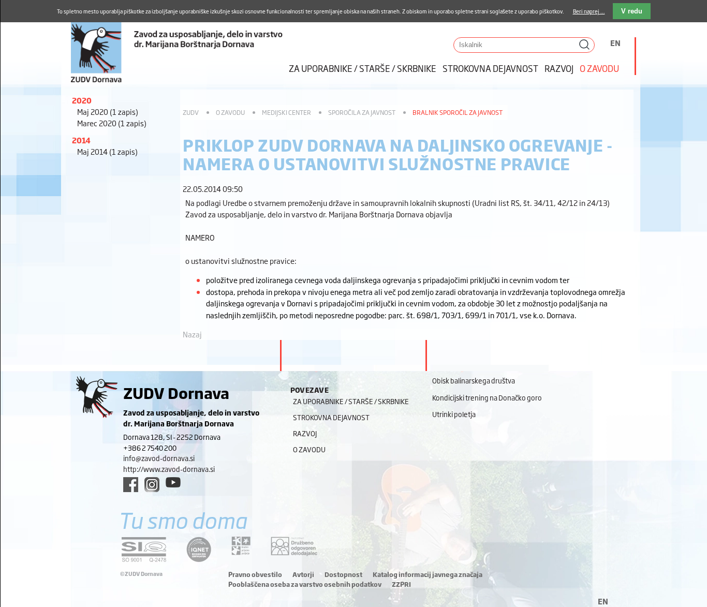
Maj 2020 (107, 111)
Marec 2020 (111, 122)
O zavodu (599, 68)
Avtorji (303, 574)
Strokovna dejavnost (490, 68)
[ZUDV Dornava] (177, 42)
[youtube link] (173, 482)
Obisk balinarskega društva (473, 380)
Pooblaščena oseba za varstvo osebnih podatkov (304, 584)
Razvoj (558, 68)
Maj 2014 (107, 151)
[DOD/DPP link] (241, 546)
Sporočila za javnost (361, 112)
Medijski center (286, 112)
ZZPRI (401, 584)
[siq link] (144, 549)
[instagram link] (151, 484)
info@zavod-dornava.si (159, 458)
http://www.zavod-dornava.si (169, 469)
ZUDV (191, 112)
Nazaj (192, 334)
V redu (631, 11)
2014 (81, 140)
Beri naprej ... (589, 11)
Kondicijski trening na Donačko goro (487, 397)
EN (615, 42)
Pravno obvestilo (255, 574)
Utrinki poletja (454, 414)
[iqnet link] (198, 549)
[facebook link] (130, 484)
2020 (82, 100)
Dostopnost (343, 574)
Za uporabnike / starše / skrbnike (362, 68)
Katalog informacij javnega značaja (427, 574)
